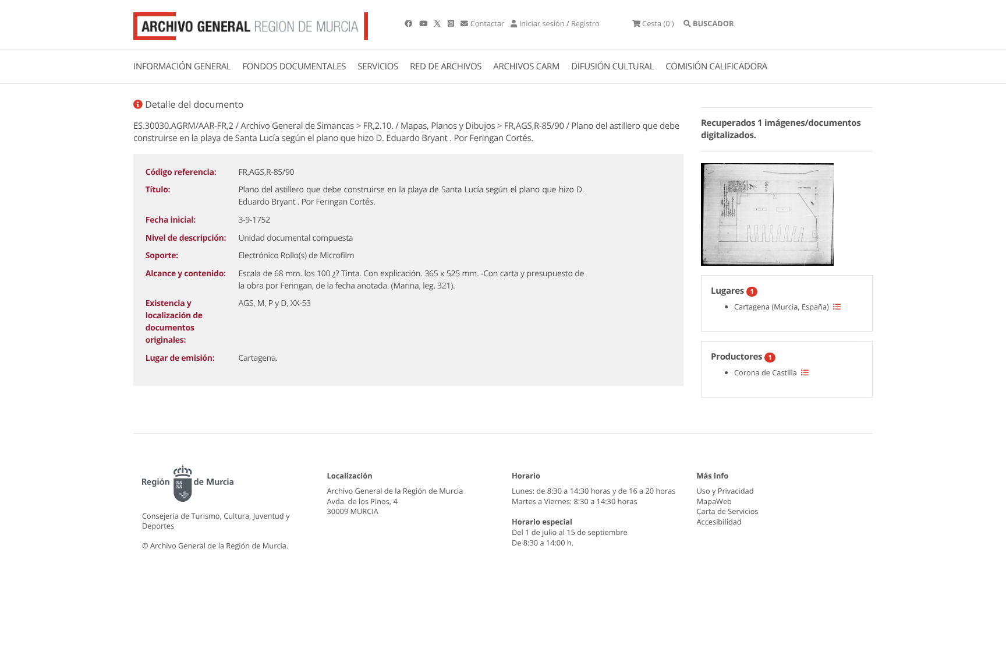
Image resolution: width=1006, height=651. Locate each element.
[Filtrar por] (837, 306)
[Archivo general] (250, 24)
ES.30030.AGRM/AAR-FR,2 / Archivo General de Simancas (243, 126)
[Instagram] (452, 23)
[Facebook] (409, 23)
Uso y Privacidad (725, 490)
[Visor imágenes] (767, 213)
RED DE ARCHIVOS (445, 66)
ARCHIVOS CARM (526, 66)
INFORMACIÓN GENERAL (182, 66)
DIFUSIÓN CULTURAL (612, 66)
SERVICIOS (377, 66)
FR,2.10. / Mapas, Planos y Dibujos (429, 126)
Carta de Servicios (728, 511)
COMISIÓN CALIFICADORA (716, 66)
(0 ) (658, 23)
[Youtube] (424, 23)
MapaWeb (714, 501)
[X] (438, 23)
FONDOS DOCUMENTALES (294, 66)
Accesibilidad (719, 521)
